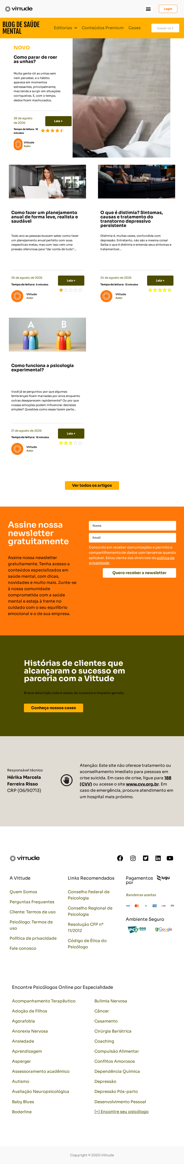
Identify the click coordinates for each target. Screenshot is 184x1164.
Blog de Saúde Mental (21, 27)
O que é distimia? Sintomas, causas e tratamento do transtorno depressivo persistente (131, 219)
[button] (148, 9)
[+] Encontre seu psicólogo (121, 1111)
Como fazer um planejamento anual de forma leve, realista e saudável (44, 217)
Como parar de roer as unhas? (35, 59)
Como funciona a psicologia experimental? (42, 368)
